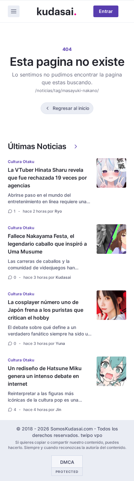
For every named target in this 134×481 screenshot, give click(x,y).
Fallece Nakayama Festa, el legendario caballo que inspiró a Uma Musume (47, 244)
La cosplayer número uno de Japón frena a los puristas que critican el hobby (45, 310)
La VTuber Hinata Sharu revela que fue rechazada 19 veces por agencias (47, 178)
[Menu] (14, 11)
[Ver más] (76, 146)
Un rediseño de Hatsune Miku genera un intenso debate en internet (45, 376)
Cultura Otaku (21, 161)
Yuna (60, 343)
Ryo (58, 211)
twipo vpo (91, 435)
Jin (58, 409)
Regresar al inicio (71, 108)
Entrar (106, 11)
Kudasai (63, 277)
